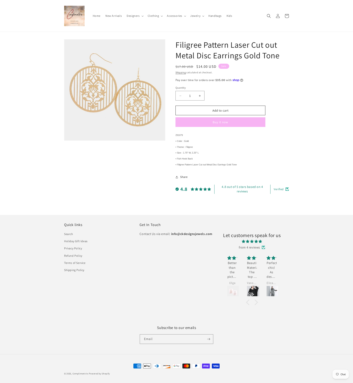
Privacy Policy (73, 248)
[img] (252, 241)
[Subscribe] (208, 339)
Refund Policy (73, 256)
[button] (134, 15)
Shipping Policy (74, 270)
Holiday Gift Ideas (76, 241)
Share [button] (184, 177)
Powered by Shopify (99, 373)
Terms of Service (75, 263)
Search (68, 234)
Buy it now (220, 122)
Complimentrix (80, 373)
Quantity (180, 87)
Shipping (180, 72)
